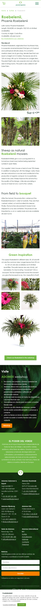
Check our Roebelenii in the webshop (20, 358)
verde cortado (16, 460)
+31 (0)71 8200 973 (9, 519)
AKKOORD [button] (21, 604)
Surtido (11, 11)
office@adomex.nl (9, 539)
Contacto (25, 542)
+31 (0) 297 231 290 (9, 496)
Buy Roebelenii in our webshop (12, 39)
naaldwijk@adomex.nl (31, 494)
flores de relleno (19, 449)
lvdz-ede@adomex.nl (31, 517)
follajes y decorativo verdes (27, 447)
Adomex (25, 539)
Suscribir (20, 574)
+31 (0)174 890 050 (30, 491)
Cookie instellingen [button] (9, 605)
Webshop (6, 425)
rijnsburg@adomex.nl (10, 522)
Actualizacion (27, 537)
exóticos (5, 449)
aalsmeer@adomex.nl (11, 499)
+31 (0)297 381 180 (9, 537)
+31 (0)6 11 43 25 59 (30, 514)
